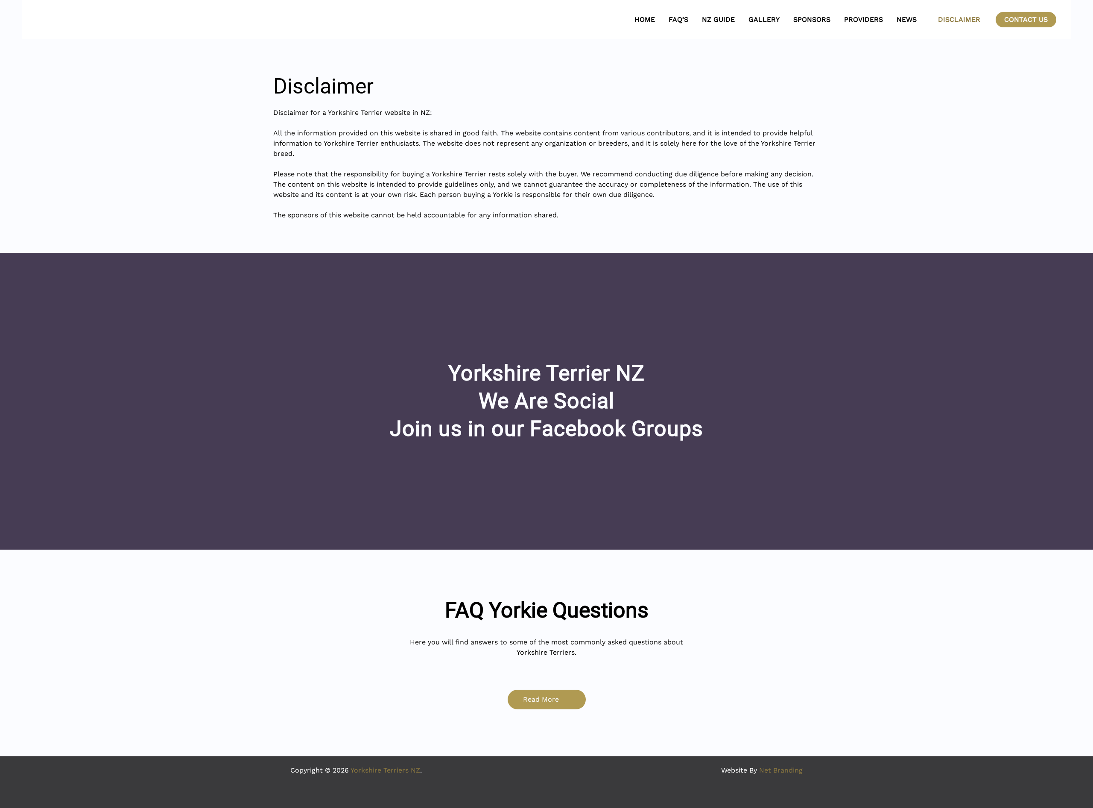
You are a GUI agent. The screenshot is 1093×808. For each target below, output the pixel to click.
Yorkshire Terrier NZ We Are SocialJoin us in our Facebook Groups (546, 401)
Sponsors (811, 19)
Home (644, 19)
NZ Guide (718, 19)
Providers (863, 19)
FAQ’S (678, 19)
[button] (1026, 19)
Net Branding (781, 770)
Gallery (764, 19)
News (907, 19)
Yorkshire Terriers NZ (385, 770)
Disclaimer (959, 19)
